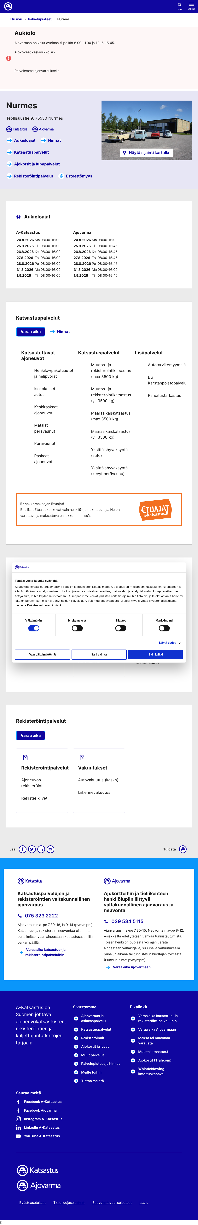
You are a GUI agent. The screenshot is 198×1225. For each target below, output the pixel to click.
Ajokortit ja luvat (95, 1046)
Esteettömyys (79, 176)
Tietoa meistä (92, 1081)
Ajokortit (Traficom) (155, 1060)
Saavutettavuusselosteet (112, 1203)
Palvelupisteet (40, 19)
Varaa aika (31, 331)
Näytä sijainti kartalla (149, 152)
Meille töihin (91, 1072)
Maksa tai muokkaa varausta (154, 1040)
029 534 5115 (126, 921)
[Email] (50, 849)
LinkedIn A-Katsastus (42, 1127)
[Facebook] (22, 849)
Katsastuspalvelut (31, 152)
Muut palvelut (92, 1055)
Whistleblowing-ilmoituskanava (152, 1071)
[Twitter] (32, 849)
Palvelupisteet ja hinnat (100, 1064)
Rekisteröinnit (92, 1038)
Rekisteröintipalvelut (33, 176)
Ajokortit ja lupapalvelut (37, 164)
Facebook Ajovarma (40, 1110)
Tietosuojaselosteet (68, 1203)
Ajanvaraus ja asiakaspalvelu (93, 1018)
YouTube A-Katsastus (42, 1136)
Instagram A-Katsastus (43, 1119)
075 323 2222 (41, 916)
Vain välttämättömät (42, 654)
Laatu (143, 1203)
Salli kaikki (155, 654)
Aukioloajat (25, 140)
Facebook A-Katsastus (43, 1102)
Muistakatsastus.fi (153, 1052)
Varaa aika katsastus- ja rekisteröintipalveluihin (45, 952)
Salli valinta (99, 654)
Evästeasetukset (32, 1203)
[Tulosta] (183, 849)
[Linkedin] (41, 849)
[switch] (77, 628)
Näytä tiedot (167, 642)
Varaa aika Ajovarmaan (131, 967)
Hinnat (54, 140)
